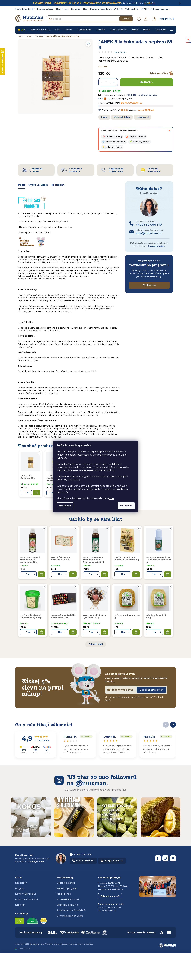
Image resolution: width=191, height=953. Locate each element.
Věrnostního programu (122, 98)
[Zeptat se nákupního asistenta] (169, 130)
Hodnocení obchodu (26, 899)
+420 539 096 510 (85, 860)
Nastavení (65, 505)
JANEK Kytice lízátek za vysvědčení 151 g (94, 616)
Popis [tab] (21, 184)
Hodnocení (143, 117)
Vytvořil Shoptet (24, 948)
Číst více (102, 66)
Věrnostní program (66, 888)
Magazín (19, 888)
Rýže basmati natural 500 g (127, 616)
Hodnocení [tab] (58, 184)
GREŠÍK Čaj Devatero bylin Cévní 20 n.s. (61, 558)
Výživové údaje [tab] (38, 184)
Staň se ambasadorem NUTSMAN (106, 9)
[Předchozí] (166, 725)
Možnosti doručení (148, 95)
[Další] (173, 725)
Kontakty (75, 9)
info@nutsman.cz (114, 860)
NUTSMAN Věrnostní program (155, 9)
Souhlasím (126, 505)
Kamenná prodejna (25, 893)
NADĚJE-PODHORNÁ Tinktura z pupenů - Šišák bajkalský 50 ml (93, 559)
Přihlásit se (149, 285)
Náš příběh (21, 882)
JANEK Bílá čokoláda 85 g (28, 477)
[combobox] (90, 18)
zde (111, 498)
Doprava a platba (45, 9)
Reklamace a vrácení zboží (71, 910)
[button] (112, 137)
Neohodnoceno (120, 52)
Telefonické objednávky (116, 170)
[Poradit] (44, 528)
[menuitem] (21, 30)
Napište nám (62, 9)
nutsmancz (165, 858)
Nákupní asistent (127, 130)
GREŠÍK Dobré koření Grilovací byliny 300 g (31, 616)
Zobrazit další (95, 644)
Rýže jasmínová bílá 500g (156, 616)
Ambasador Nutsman (68, 899)
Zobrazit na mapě (110, 896)
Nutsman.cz (158, 858)
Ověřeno (85, 736)
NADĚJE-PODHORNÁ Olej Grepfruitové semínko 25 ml (158, 559)
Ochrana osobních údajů (69, 915)
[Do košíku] (41, 574)
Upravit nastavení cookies (81, 944)
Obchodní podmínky (24, 9)
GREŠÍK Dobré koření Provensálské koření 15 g (126, 558)
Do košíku (146, 82)
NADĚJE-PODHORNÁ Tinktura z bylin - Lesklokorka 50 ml (30, 559)
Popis (104, 117)
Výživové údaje (122, 117)
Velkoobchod (131, 9)
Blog (85, 9)
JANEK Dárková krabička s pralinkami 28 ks (63, 616)
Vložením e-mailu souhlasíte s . (134, 698)
